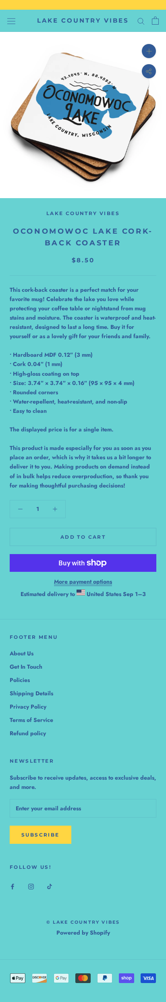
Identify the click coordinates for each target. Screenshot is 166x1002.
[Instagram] (31, 886)
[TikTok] (49, 886)
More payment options (83, 581)
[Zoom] (149, 51)
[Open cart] (155, 21)
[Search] (141, 20)
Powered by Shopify (83, 933)
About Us (21, 653)
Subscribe (40, 835)
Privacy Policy (28, 707)
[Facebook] (12, 886)
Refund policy (28, 733)
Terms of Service (31, 720)
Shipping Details (31, 693)
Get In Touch (26, 667)
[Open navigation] (11, 20)
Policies (20, 680)
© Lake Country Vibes (83, 922)
